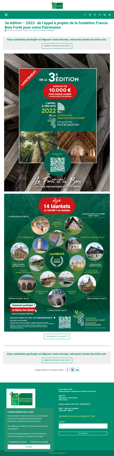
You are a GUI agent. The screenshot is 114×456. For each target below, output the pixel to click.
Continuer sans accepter (39, 442)
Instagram (90, 14)
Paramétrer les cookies (17, 442)
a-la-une (34, 30)
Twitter (100, 14)
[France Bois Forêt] (57, 5)
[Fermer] (50, 411)
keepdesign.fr (61, 453)
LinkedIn (105, 14)
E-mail (62, 422)
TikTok (95, 14)
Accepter (29, 447)
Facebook (85, 14)
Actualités (42, 30)
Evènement (51, 30)
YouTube (109, 14)
